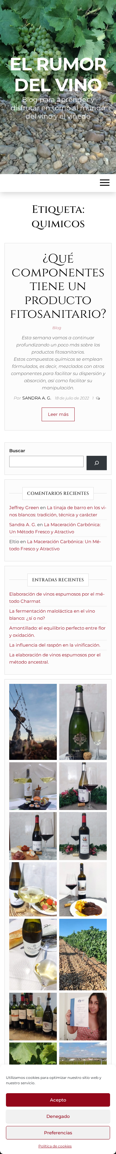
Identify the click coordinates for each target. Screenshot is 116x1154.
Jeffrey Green (24, 507)
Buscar (17, 450)
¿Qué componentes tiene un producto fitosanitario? (58, 286)
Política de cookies (55, 1146)
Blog (56, 327)
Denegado (58, 1116)
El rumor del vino (58, 74)
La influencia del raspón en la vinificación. (54, 645)
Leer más (58, 414)
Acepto (58, 1100)
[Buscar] (97, 463)
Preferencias (58, 1133)
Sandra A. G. (37, 398)
